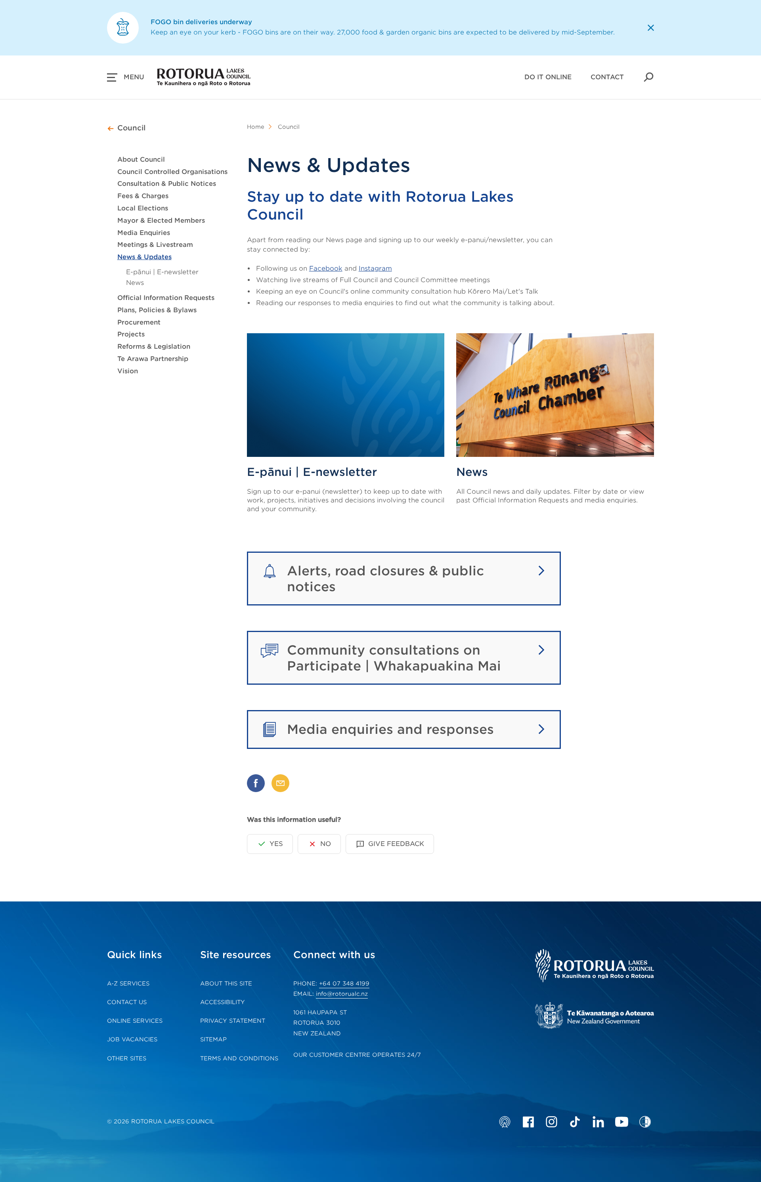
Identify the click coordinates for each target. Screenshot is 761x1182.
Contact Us (127, 1002)
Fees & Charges (142, 196)
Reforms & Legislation (153, 346)
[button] (125, 77)
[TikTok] (575, 1121)
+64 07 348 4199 (344, 983)
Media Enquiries (143, 233)
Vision (127, 371)
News (135, 282)
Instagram (375, 268)
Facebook (325, 268)
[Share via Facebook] (256, 783)
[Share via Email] (280, 783)
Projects (131, 334)
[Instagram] (551, 1121)
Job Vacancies (132, 1039)
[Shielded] (645, 1121)
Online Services (135, 1021)
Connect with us (334, 954)
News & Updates (144, 257)
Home (255, 127)
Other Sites (126, 1058)
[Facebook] (528, 1121)
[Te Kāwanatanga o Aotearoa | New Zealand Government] (594, 1016)
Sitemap (213, 1039)
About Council (141, 159)
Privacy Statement (232, 1021)
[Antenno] (505, 1121)
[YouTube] (622, 1121)
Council (131, 128)
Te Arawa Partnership (152, 359)
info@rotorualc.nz (342, 994)
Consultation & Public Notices (166, 183)
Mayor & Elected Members (161, 220)
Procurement (139, 322)
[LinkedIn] (598, 1121)
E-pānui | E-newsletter (162, 272)
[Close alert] (651, 28)
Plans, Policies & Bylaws (157, 310)
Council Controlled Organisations (172, 172)
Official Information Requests (165, 298)
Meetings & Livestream (155, 244)
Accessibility (222, 1002)
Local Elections (142, 208)
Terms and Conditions (239, 1058)
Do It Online (548, 77)
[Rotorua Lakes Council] (594, 966)
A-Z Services (128, 983)
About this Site (226, 983)
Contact (607, 77)
